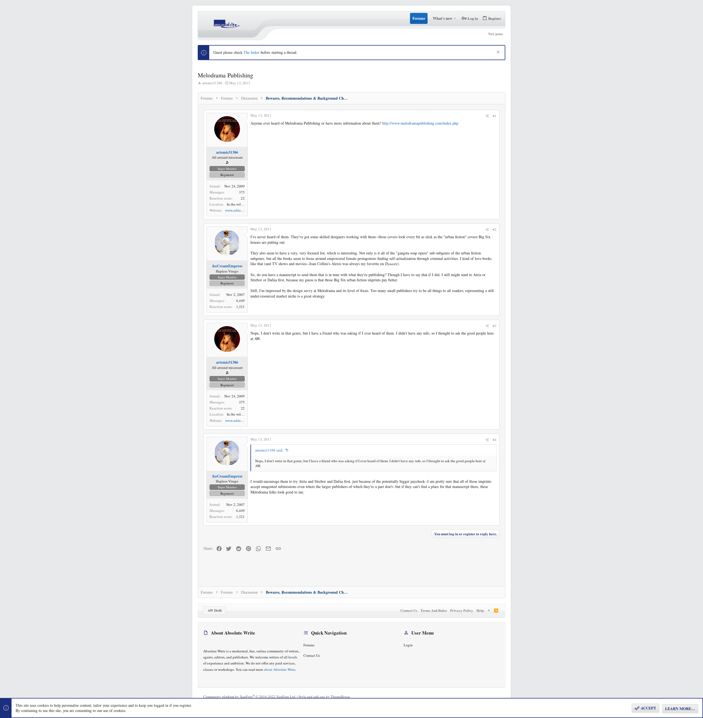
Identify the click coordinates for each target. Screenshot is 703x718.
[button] (455, 18)
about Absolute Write (279, 669)
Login (408, 645)
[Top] (489, 610)
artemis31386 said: (269, 450)
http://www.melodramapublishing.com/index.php (420, 123)
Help (480, 610)
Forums (308, 645)
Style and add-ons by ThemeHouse (324, 696)
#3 (494, 325)
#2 (494, 229)
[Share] (487, 116)
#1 (494, 115)
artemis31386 (212, 82)
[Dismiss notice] (497, 52)
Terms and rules (433, 610)
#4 (494, 439)
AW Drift (215, 610)
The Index (252, 52)
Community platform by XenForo (249, 696)
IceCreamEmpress (227, 266)
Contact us (311, 655)
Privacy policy (461, 610)
